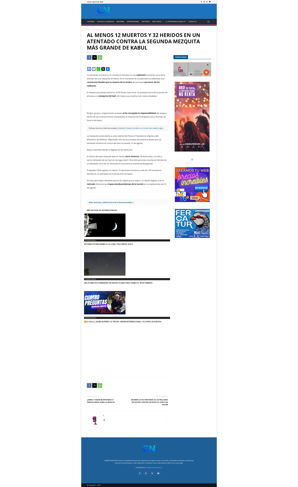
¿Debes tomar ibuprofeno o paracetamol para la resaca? (101, 400)
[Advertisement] (127, 347)
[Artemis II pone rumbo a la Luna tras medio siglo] (127, 225)
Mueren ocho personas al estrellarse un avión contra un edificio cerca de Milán (149, 402)
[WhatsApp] (100, 57)
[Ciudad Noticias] (103, 11)
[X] (207, 1)
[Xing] (105, 420)
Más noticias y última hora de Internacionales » (111, 202)
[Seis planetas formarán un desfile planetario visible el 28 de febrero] (127, 264)
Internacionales (98, 29)
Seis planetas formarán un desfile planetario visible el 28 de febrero (118, 283)
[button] (208, 21)
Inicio (88, 29)
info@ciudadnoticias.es (154, 467)
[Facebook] (201, 1)
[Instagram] (204, 1)
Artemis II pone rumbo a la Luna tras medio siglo (140, 128)
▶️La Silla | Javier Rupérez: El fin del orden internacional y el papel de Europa (122, 321)
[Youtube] (209, 1)
